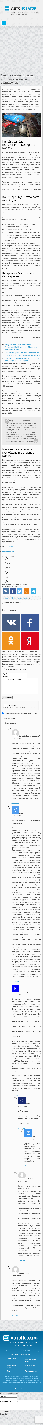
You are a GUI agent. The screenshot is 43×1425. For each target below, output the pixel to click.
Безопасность (11, 1358)
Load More (21, 1323)
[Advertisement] (21, 51)
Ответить (15, 803)
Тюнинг (9, 1371)
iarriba (10, 546)
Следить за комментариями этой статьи (21, 713)
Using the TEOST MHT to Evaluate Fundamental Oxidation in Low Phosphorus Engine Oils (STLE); (21, 347)
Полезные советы (31, 1371)
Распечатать (9, 551)
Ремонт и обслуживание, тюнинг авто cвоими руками (25, 13)
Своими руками (30, 1365)
